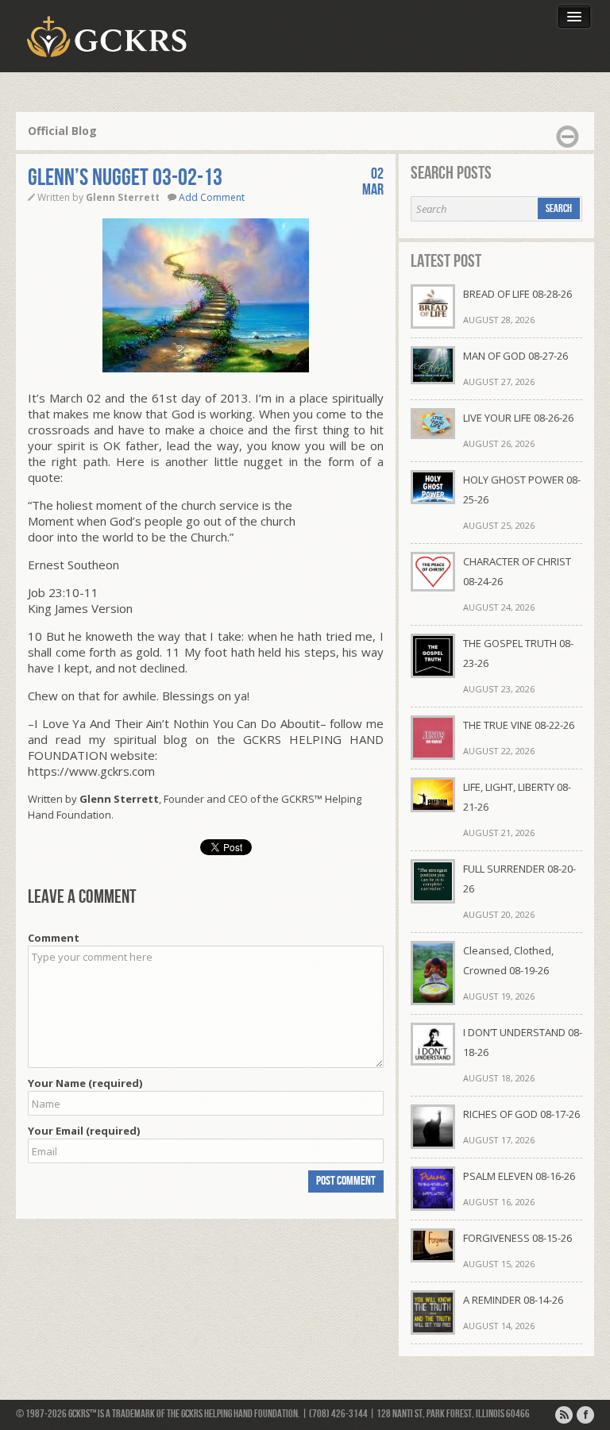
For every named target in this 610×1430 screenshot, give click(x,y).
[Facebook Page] (585, 1415)
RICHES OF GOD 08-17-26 (521, 1114)
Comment (53, 938)
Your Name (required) (85, 1083)
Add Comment (212, 197)
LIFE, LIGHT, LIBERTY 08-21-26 (517, 797)
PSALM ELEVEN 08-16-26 (519, 1176)
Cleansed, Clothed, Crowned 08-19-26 (508, 960)
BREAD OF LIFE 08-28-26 (517, 294)
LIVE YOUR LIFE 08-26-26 (518, 417)
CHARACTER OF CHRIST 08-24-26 (517, 571)
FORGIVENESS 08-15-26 (517, 1238)
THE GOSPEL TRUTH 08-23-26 (518, 653)
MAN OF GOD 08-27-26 (515, 356)
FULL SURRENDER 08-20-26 (519, 878)
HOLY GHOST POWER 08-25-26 (522, 489)
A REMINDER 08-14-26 (513, 1300)
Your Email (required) (84, 1131)
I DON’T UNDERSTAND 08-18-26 (522, 1042)
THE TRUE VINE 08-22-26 (518, 725)
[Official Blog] (564, 1415)
